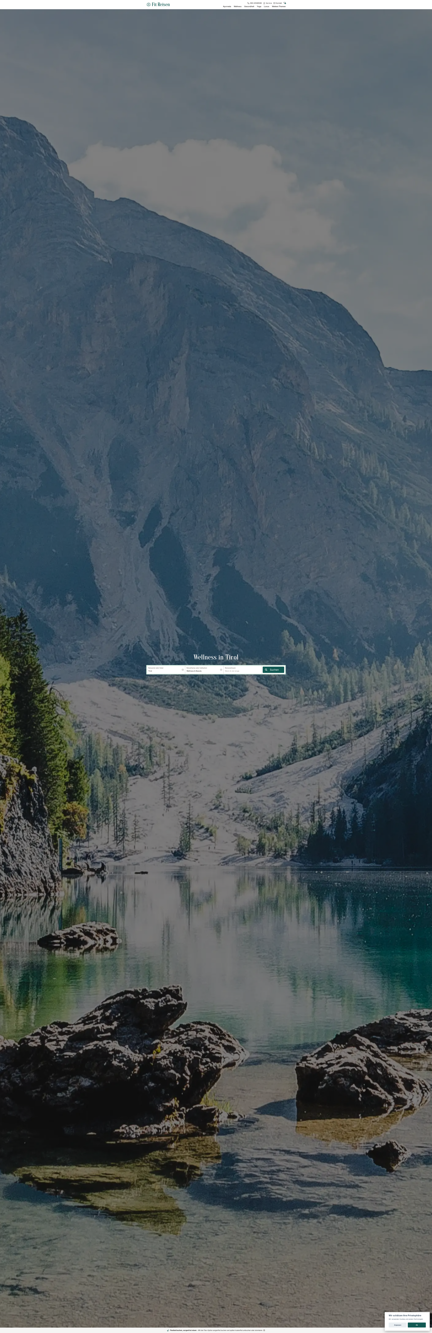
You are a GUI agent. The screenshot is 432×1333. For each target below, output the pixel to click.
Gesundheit (249, 6)
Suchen (274, 669)
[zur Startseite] (158, 4)
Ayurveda (227, 6)
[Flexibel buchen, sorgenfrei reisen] (264, 1330)
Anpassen (397, 1325)
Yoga (259, 6)
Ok (417, 1325)
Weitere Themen (279, 6)
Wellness (238, 6)
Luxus (266, 6)
